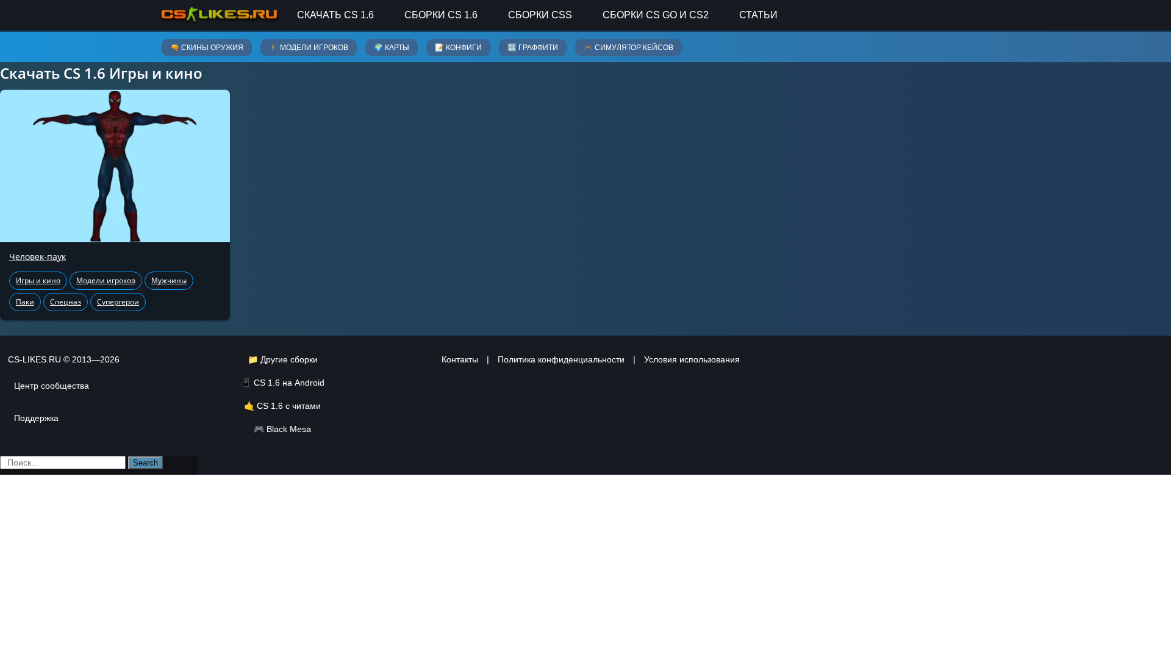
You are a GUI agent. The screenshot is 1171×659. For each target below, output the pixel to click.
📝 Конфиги (458, 47)
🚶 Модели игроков (308, 47)
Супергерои (118, 302)
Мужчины (169, 280)
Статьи (758, 15)
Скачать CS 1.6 (335, 15)
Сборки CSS (540, 15)
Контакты (460, 359)
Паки (25, 302)
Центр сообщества (51, 386)
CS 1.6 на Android (289, 382)
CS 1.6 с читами (289, 406)
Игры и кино (38, 280)
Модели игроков (105, 280)
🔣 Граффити (532, 47)
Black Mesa (289, 429)
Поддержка (36, 418)
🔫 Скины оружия (206, 47)
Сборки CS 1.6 (441, 15)
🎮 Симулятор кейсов (628, 47)
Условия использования (692, 359)
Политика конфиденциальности (561, 359)
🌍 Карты (391, 47)
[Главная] (220, 15)
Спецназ (65, 302)
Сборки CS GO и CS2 (656, 15)
